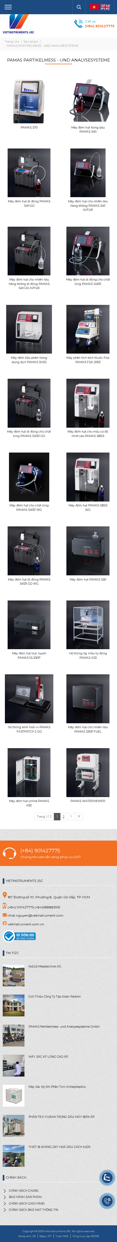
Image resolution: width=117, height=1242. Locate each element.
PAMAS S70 (29, 127)
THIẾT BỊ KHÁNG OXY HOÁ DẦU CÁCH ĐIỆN (59, 1147)
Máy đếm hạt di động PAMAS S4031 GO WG (29, 582)
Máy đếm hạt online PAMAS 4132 (29, 803)
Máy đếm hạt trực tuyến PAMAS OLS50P (29, 656)
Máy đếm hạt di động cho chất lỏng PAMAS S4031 (88, 282)
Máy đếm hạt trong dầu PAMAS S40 (88, 130)
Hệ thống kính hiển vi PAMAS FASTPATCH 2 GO (29, 729)
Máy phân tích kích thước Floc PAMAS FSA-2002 (88, 360)
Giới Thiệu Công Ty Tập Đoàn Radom (55, 996)
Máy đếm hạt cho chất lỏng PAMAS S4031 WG (29, 508)
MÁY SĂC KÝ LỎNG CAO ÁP (48, 1057)
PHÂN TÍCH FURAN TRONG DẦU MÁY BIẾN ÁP (61, 1117)
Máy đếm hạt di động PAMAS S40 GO (29, 204)
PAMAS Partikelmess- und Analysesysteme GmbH (64, 1026)
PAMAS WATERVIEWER (87, 801)
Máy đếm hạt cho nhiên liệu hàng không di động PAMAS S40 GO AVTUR (29, 284)
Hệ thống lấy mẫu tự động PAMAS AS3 (88, 656)
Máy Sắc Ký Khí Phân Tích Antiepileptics (57, 1087)
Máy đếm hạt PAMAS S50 (88, 579)
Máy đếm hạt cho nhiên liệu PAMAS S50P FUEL (88, 729)
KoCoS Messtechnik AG (45, 966)
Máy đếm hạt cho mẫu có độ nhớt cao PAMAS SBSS (87, 434)
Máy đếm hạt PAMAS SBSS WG (88, 508)
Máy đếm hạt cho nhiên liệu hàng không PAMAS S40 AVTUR (88, 206)
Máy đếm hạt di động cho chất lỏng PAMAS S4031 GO (29, 434)
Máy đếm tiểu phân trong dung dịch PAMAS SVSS (29, 360)
